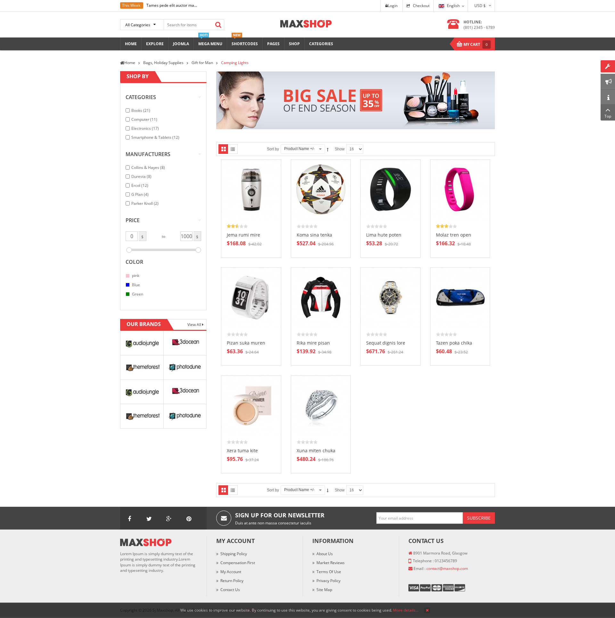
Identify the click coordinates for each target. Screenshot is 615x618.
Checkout (421, 5)
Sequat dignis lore (385, 343)
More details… (405, 610)
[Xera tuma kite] (251, 405)
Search (218, 25)
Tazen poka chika (454, 343)
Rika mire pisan (313, 343)
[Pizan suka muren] (251, 297)
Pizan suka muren (246, 343)
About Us (324, 553)
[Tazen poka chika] (460, 297)
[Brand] (141, 342)
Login (393, 5)
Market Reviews (330, 562)
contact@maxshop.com (447, 568)
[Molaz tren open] (460, 189)
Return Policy (231, 580)
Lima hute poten (383, 235)
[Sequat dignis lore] (390, 297)
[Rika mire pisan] (321, 297)
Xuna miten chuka (316, 450)
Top (607, 116)
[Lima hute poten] (390, 189)
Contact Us (230, 589)
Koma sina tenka (314, 235)
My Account (230, 571)
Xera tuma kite (242, 450)
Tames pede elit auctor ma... (171, 5)
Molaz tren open (453, 235)
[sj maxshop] (306, 23)
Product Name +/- (299, 148)
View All (194, 324)
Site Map (324, 589)
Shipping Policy (233, 553)
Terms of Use (328, 571)
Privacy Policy (328, 580)
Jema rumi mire (243, 235)
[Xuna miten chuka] (321, 405)
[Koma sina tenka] (321, 189)
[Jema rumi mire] (251, 189)
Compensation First (237, 562)
